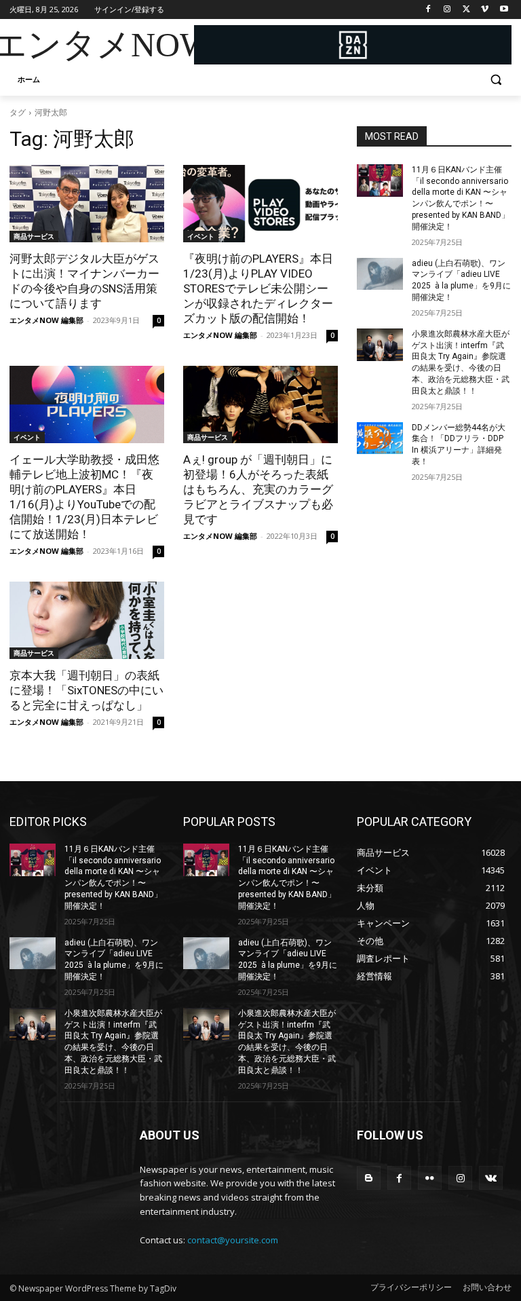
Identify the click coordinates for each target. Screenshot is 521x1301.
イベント (200, 236)
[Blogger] (369, 1178)
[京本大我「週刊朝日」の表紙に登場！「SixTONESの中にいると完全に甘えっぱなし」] (86, 620)
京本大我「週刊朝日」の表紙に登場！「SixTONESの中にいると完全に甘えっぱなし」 (86, 690)
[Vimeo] (485, 10)
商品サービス (34, 236)
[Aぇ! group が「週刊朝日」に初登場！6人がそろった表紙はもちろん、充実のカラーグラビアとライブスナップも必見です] (260, 404)
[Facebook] (428, 10)
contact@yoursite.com (232, 1240)
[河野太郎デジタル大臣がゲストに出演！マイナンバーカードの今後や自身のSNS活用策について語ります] (86, 203)
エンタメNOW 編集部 (46, 320)
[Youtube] (504, 10)
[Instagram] (447, 10)
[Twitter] (466, 10)
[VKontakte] (491, 1178)
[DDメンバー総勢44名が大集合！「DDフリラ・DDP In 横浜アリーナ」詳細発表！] (380, 438)
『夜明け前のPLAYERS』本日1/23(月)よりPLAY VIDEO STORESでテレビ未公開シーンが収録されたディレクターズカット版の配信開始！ (258, 288)
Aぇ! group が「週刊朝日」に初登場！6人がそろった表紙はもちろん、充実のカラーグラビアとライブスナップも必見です (258, 489)
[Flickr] (430, 1178)
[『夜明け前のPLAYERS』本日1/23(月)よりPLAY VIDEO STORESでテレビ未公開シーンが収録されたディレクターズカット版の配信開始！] (260, 203)
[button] (496, 80)
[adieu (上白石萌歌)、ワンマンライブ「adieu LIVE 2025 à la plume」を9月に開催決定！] (380, 274)
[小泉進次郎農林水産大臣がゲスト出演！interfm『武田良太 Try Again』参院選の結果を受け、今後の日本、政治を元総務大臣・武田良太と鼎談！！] (380, 344)
